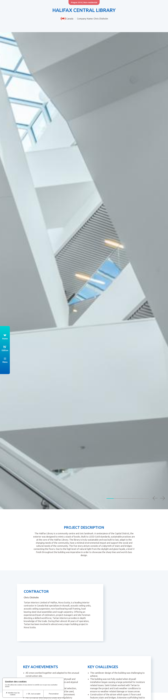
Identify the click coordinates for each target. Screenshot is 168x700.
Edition (5, 350)
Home (5, 339)
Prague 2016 (76, 2)
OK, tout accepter (33, 694)
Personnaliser (54, 694)
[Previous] (155, 498)
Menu (5, 362)
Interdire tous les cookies (13, 694)
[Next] (162, 498)
